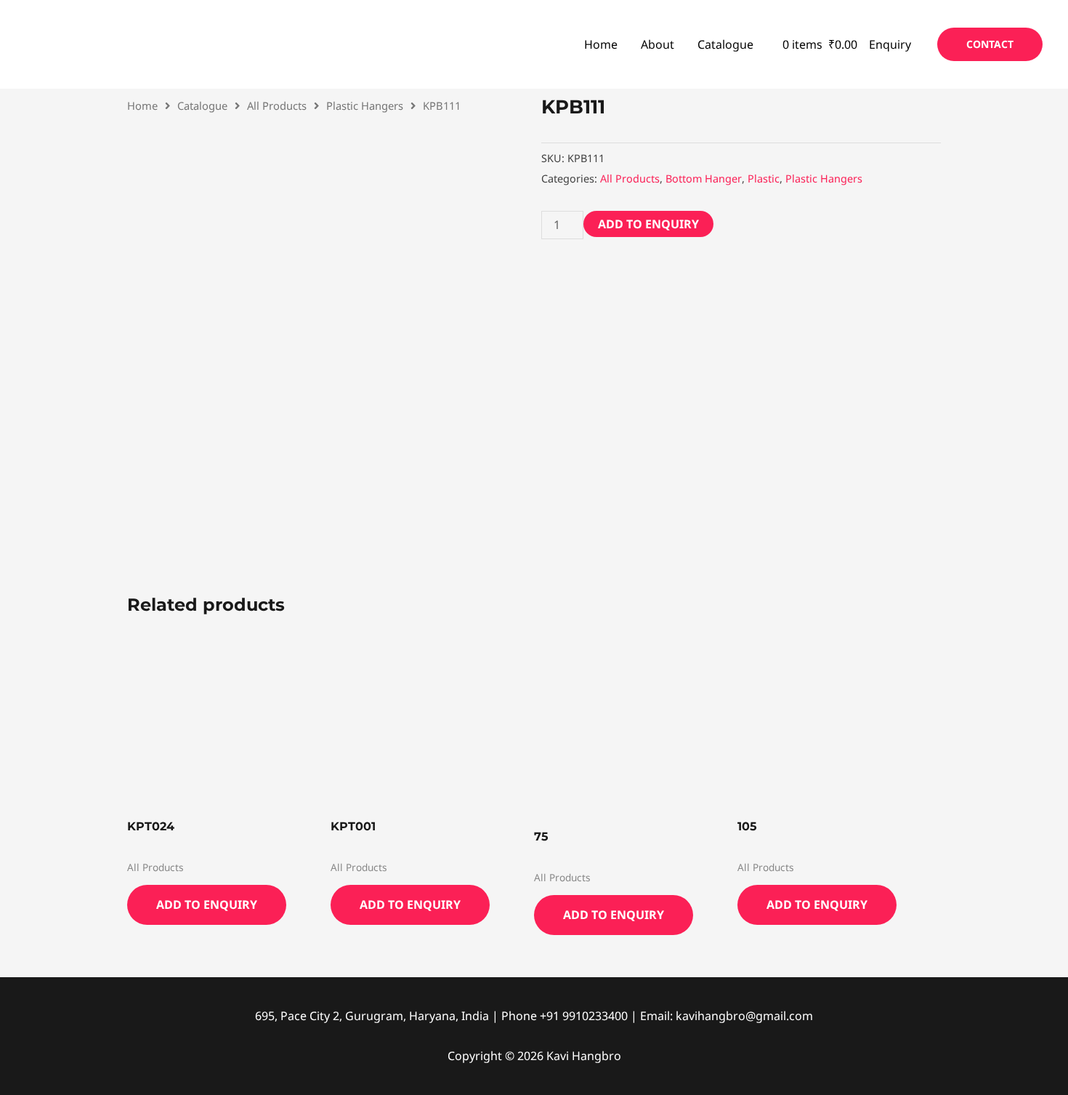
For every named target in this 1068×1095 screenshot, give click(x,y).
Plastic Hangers (364, 105)
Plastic (764, 178)
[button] (990, 44)
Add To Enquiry (648, 224)
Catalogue (725, 44)
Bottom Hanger (704, 178)
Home (601, 44)
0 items (818, 44)
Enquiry (890, 44)
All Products (277, 105)
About (657, 44)
